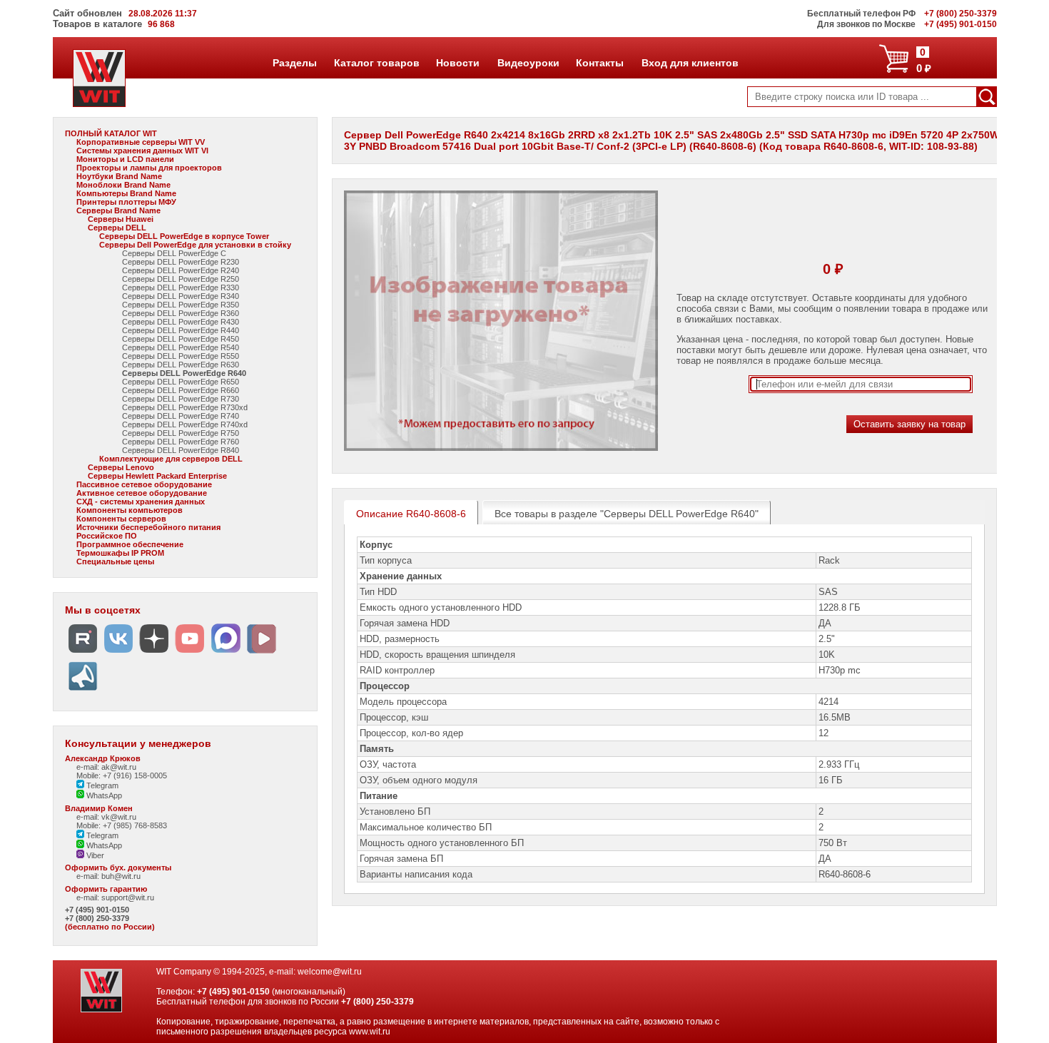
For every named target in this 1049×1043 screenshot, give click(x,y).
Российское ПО (106, 535)
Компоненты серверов (121, 518)
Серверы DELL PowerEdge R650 (180, 381)
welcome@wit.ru (330, 972)
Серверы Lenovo (121, 467)
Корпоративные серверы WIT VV (140, 142)
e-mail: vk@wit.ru (106, 817)
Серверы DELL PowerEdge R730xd (185, 407)
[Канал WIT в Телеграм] (83, 691)
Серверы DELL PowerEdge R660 (180, 390)
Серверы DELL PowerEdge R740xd (185, 424)
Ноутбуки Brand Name (119, 176)
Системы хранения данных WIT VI (142, 150)
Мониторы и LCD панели (125, 159)
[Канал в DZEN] (154, 653)
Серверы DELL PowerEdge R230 (180, 262)
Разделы (294, 62)
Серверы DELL (117, 227)
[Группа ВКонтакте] (118, 653)
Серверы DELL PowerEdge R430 (180, 321)
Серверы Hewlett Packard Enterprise (157, 476)
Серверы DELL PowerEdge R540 (180, 347)
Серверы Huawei (120, 219)
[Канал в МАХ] (225, 653)
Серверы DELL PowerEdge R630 (180, 364)
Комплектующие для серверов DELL (171, 458)
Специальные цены (115, 561)
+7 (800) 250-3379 (97, 918)
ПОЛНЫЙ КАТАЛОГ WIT (111, 133)
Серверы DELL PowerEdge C (174, 253)
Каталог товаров (376, 62)
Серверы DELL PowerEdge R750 (180, 433)
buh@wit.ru (121, 876)
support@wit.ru (127, 897)
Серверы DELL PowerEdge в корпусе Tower (184, 236)
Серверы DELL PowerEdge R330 (180, 287)
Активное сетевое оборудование (141, 493)
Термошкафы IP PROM (120, 553)
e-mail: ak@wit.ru (106, 767)
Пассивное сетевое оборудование (144, 484)
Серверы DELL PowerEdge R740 (180, 416)
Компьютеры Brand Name (126, 193)
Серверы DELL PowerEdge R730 (180, 399)
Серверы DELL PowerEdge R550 (180, 356)
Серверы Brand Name (118, 210)
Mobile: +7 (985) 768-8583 (121, 825)
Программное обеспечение (129, 544)
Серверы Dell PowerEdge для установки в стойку (195, 244)
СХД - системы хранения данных (140, 501)
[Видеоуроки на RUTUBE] (83, 653)
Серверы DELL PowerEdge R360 (180, 313)
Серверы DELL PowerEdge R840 (180, 450)
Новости (457, 62)
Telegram (101, 785)
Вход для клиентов (689, 62)
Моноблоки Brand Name (123, 184)
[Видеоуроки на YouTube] (190, 653)
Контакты (599, 62)
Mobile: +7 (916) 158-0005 (121, 775)
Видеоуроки (528, 62)
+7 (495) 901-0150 (97, 909)
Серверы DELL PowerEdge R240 (180, 270)
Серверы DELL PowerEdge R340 (180, 296)
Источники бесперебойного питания (148, 527)
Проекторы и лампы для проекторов (149, 167)
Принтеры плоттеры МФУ (126, 202)
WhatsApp (103, 795)
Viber (94, 855)
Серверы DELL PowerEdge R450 (180, 339)
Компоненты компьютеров (129, 510)
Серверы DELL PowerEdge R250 (180, 279)
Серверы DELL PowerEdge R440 (180, 330)
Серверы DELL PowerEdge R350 (180, 304)
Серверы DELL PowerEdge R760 (180, 441)
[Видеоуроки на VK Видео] (261, 653)
